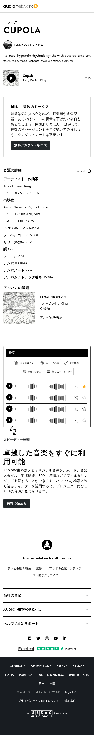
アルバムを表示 (51, 317)
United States (79, 675)
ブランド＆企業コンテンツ (64, 568)
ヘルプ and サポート (21, 623)
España (62, 666)
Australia (18, 666)
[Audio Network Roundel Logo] (47, 545)
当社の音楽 (12, 595)
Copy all (80, 171)
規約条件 (70, 700)
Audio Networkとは (22, 609)
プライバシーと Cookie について (38, 700)
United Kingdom (51, 675)
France (78, 666)
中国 (52, 683)
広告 (39, 568)
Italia (9, 675)
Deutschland (41, 666)
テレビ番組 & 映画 (19, 568)
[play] (11, 78)
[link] (20, 6)
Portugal (26, 675)
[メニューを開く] (87, 6)
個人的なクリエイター (47, 575)
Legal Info (71, 692)
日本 (41, 683)
